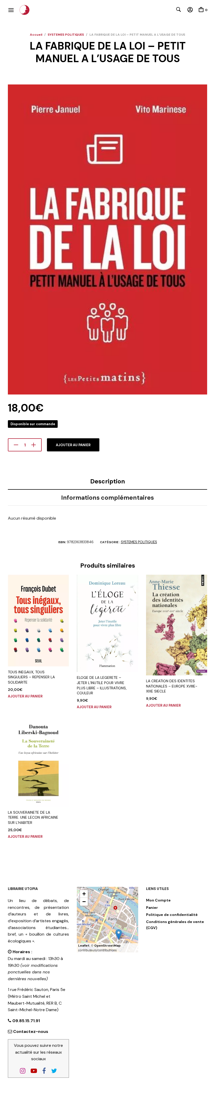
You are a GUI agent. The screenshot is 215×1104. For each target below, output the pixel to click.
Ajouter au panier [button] (25, 696)
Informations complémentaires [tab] (107, 498)
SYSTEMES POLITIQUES (66, 35)
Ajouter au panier (73, 445)
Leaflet (83, 945)
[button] (118, 934)
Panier (152, 907)
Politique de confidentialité (172, 914)
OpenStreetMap (107, 945)
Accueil (36, 35)
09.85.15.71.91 (25, 1020)
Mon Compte (158, 900)
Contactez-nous (30, 1031)
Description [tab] (107, 481)
